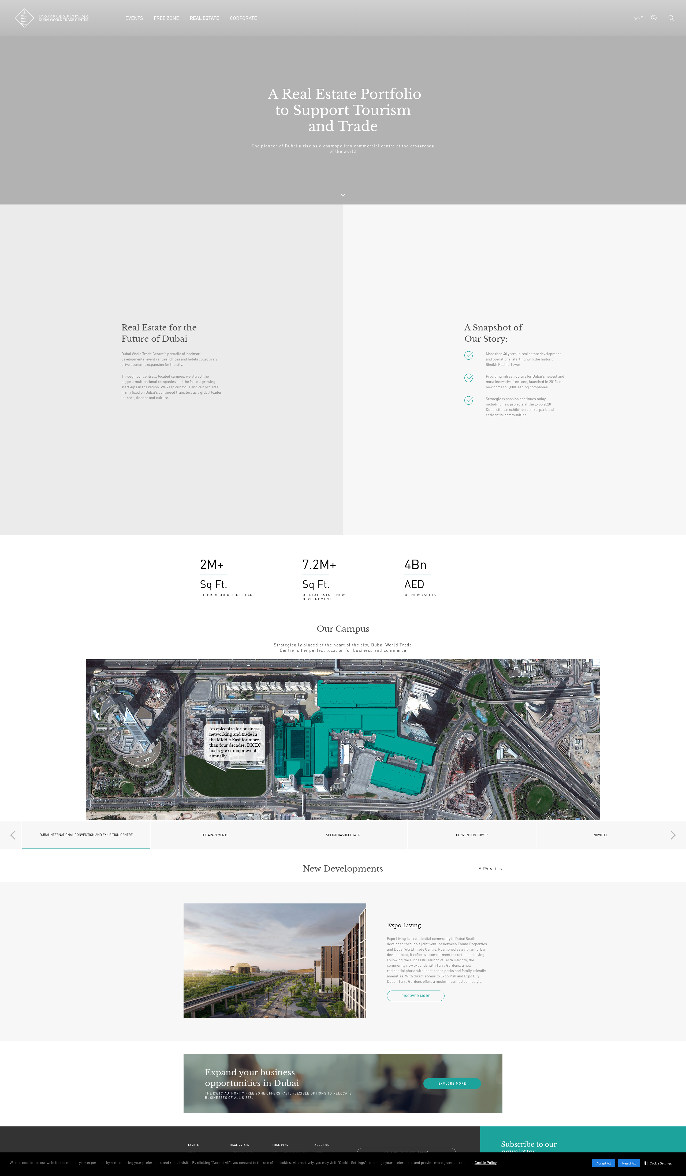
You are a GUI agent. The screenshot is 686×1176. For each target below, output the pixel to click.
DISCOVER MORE (416, 996)
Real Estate (239, 1144)
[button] (659, 1163)
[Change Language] (638, 18)
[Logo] (51, 18)
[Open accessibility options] (654, 17)
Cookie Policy (486, 1162)
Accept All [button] (603, 1163)
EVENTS (193, 1144)
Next (671, 835)
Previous (14, 835)
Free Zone (280, 1144)
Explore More (452, 1083)
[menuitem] (209, 1145)
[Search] (671, 18)
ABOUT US (322, 1144)
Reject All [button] (629, 1163)
